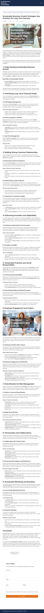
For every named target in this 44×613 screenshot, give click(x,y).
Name (7, 579)
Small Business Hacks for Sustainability (5, 3)
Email (7, 585)
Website (24, 585)
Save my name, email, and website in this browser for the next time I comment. (22, 591)
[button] (40, 3)
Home (5, 12)
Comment (8, 570)
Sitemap (24, 611)
